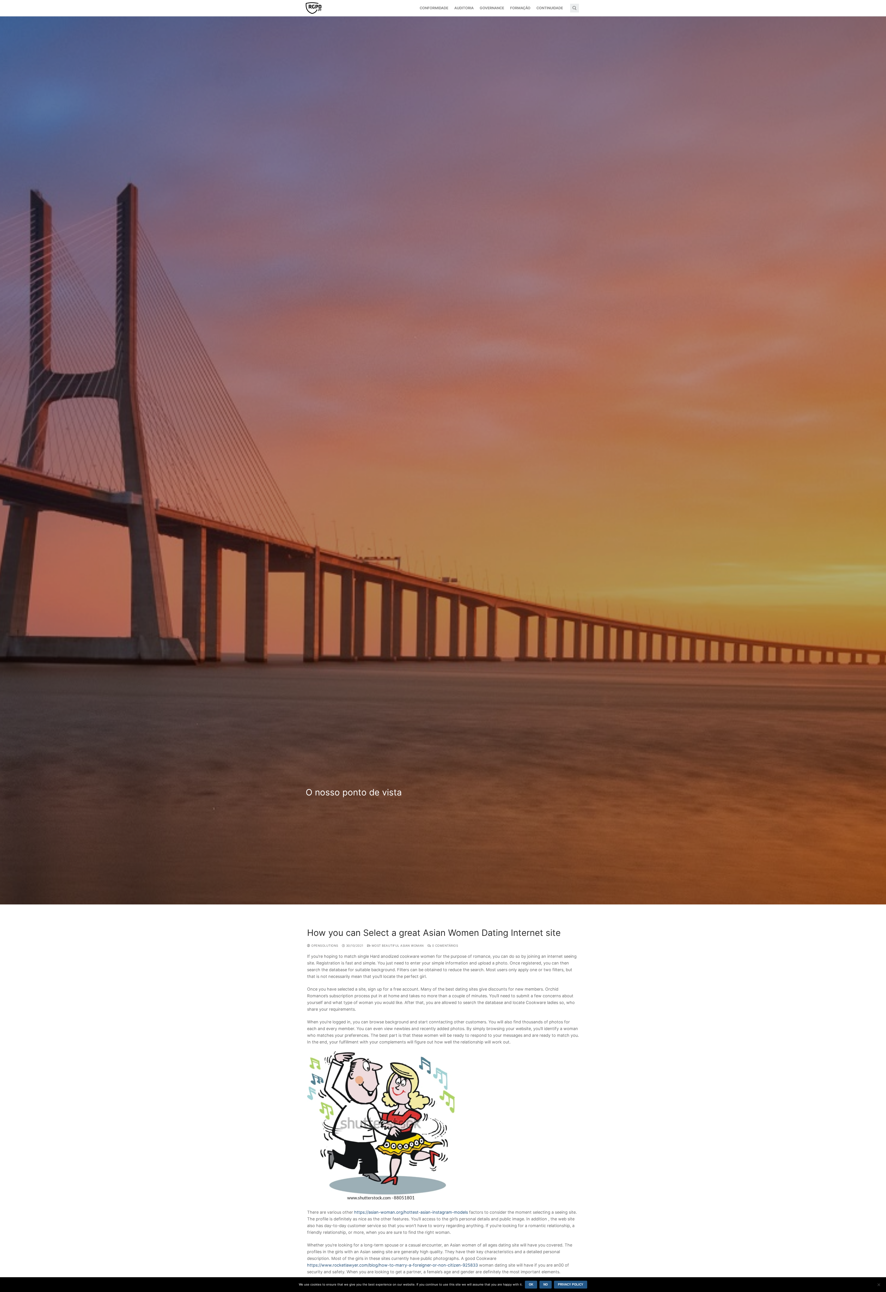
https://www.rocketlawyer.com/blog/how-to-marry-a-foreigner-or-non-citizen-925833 (392, 1265)
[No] (879, 1286)
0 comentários (444, 945)
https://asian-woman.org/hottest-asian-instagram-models (411, 1212)
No (545, 1284)
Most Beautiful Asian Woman (397, 945)
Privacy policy (570, 1284)
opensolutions (324, 945)
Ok (531, 1284)
